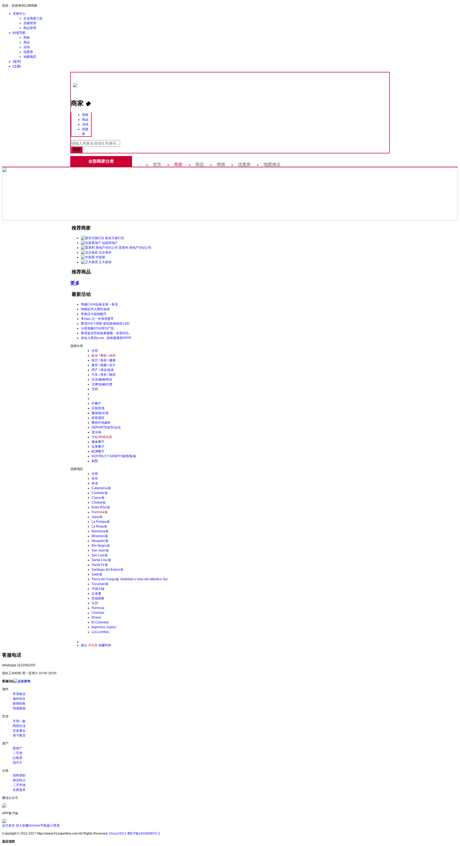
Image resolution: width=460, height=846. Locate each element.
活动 (26, 47)
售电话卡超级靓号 (93, 314)
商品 (26, 42)
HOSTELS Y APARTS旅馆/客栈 (114, 456)
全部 (95, 351)
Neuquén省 (100, 541)
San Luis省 (100, 555)
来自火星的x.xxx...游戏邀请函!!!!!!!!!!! (106, 338)
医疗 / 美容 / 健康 (104, 360)
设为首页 (8, 825)
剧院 (95, 461)
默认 (84, 645)
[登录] (17, 61)
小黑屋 (55, 825)
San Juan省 (100, 550)
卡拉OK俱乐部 (102, 437)
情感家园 (19, 708)
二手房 (17, 753)
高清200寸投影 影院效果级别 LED (105, 323)
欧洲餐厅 (98, 451)
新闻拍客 (19, 703)
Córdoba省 (100, 493)
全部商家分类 (101, 161)
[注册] (17, 66)
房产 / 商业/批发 (103, 370)
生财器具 (19, 790)
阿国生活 (19, 726)
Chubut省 (98, 502)
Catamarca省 (101, 488)
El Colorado (100, 622)
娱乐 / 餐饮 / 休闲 (104, 355)
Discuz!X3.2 (117, 833)
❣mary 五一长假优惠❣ (97, 319)
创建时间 (104, 645)
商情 (221, 164)
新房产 (17, 748)
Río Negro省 (101, 545)
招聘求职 (19, 775)
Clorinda (98, 613)
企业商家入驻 (33, 18)
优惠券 (28, 52)
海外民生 (19, 699)
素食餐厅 (98, 442)
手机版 (45, 825)
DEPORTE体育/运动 (106, 427)
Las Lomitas (100, 632)
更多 (75, 283)
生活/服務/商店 (102, 379)
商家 (26, 37)
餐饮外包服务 (101, 422)
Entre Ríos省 (101, 507)
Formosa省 (100, 512)
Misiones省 (100, 536)
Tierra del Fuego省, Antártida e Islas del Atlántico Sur (130, 579)
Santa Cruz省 (101, 560)
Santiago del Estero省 (107, 569)
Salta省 (97, 574)
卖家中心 (19, 13)
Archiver (34, 825)
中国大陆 (98, 589)
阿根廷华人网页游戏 (95, 309)
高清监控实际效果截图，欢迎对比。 (106, 333)
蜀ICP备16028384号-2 (143, 833)
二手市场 (19, 785)
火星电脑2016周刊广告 (97, 328)
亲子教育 (19, 735)
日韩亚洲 (98, 408)
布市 (95, 478)
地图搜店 (29, 57)
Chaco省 (98, 498)
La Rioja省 (99, 526)
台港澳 (96, 593)
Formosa (98, 608)
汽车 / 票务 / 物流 (104, 375)
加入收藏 (22, 825)
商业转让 (19, 780)
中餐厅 (96, 403)
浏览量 (93, 645)
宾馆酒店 (98, 418)
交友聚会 (19, 731)
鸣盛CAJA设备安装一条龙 (99, 304)
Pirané (96, 617)
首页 (157, 164)
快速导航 (19, 33)
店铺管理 (29, 23)
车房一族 (19, 721)
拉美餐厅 (98, 446)
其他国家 (98, 598)
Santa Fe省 (100, 565)
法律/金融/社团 (102, 384)
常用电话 (19, 694)
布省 (95, 483)
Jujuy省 (97, 517)
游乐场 (96, 432)
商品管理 (29, 28)
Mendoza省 (100, 531)
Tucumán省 (100, 584)
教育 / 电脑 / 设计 (104, 365)
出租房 (17, 758)
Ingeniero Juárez (104, 627)
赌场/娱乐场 (100, 413)
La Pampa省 (101, 522)
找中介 (17, 763)
